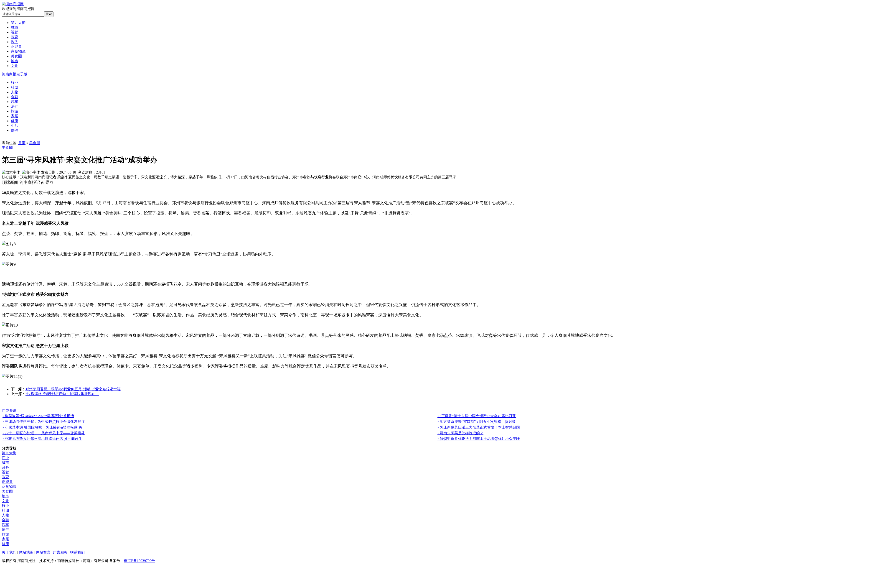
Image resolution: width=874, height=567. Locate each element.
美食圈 (34, 143)
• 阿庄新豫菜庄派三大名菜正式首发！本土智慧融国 (478, 427)
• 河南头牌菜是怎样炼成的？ (460, 433)
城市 (5, 463)
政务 (5, 467)
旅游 (5, 534)
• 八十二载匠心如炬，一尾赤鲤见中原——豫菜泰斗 (44, 433)
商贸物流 (9, 486)
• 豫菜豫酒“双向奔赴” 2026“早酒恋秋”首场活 (38, 416)
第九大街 (9, 453)
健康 (5, 544)
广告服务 (60, 552)
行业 (5, 506)
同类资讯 (9, 410)
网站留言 (43, 552)
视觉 (5, 472)
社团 (5, 510)
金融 (5, 520)
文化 (5, 501)
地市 (5, 496)
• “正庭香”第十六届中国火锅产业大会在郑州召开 (476, 416)
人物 (5, 515)
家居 (5, 539)
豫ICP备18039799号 (139, 561)
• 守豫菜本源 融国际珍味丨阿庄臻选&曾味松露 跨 (42, 427)
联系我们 (77, 552)
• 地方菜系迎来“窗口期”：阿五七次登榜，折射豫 (476, 422)
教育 (5, 477)
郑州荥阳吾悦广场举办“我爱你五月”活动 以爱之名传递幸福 (73, 389)
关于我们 (9, 552)
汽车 (5, 525)
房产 (5, 529)
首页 (21, 143)
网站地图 (26, 552)
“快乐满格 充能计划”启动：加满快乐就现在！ (62, 394)
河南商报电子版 (14, 74)
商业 (5, 458)
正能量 (7, 482)
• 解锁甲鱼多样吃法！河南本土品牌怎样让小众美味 (478, 439)
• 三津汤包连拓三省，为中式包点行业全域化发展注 (44, 422)
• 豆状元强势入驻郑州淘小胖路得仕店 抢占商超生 (42, 439)
